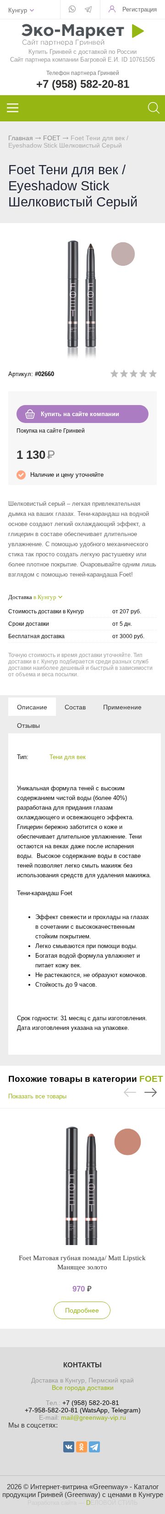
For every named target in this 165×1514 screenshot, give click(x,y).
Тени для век (68, 757)
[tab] (32, 706)
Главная (20, 138)
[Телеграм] (88, 10)
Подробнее (82, 1310)
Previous (130, 1092)
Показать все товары (37, 1096)
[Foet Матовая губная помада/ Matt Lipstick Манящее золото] (82, 1180)
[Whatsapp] (72, 10)
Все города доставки (83, 1387)
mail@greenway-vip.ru (93, 1417)
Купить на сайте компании (80, 414)
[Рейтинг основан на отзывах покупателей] (133, 375)
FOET (51, 138)
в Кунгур (44, 597)
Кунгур (17, 10)
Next (150, 1092)
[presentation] (32, 706)
